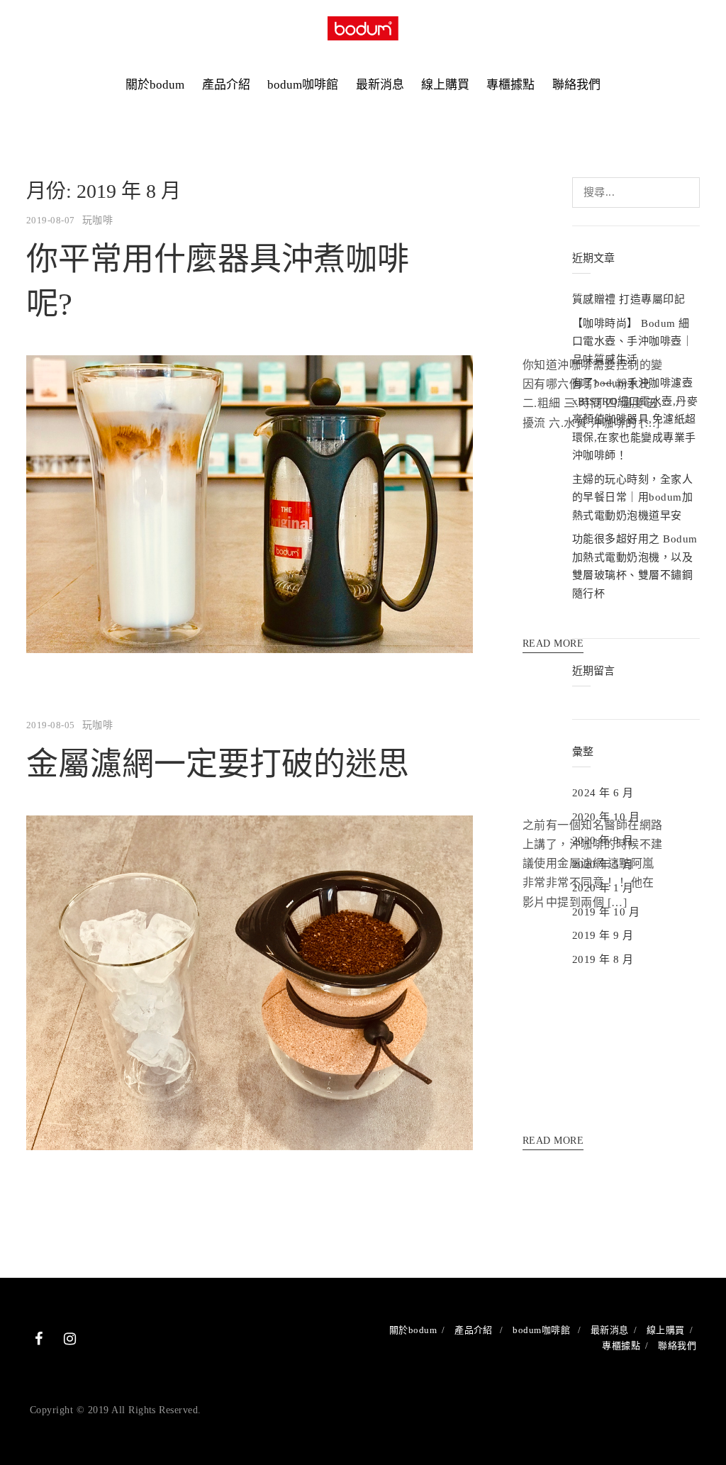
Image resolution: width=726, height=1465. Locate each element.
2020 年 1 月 (603, 887)
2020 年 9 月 (603, 840)
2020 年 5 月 (603, 864)
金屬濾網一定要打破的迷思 (217, 764)
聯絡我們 (576, 84)
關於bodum (154, 84)
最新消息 (380, 84)
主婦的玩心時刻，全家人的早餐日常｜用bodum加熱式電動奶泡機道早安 (632, 497)
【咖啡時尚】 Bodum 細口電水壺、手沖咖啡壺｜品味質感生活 (632, 341)
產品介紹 (226, 84)
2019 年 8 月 (603, 959)
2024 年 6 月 (603, 792)
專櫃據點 (510, 84)
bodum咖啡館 (302, 84)
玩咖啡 (97, 220)
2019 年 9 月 (603, 935)
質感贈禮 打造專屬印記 (628, 299)
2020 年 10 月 (606, 817)
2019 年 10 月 (606, 912)
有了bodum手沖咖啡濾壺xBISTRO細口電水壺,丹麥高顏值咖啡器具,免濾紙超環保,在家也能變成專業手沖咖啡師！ (635, 419)
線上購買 (445, 84)
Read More (553, 1140)
